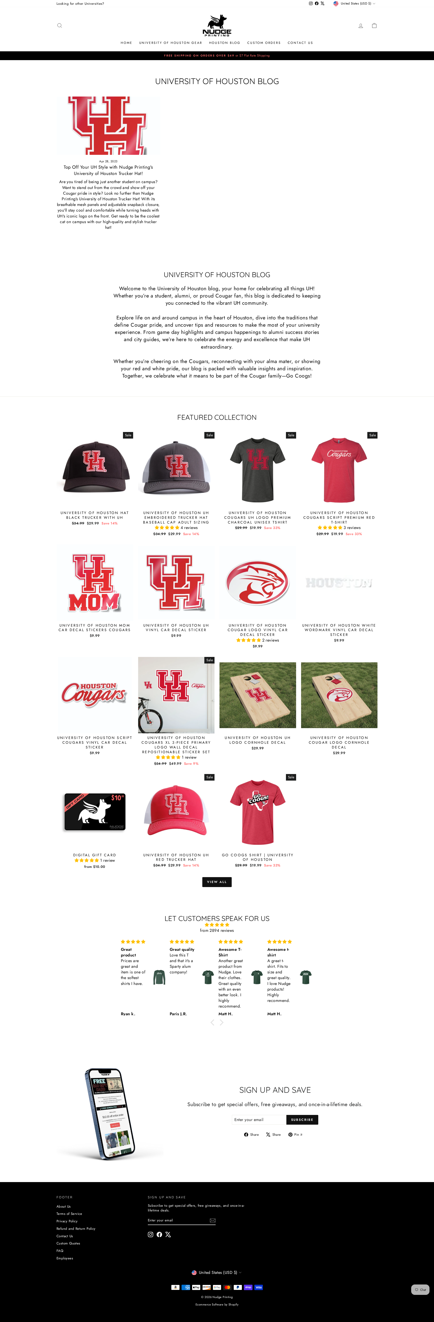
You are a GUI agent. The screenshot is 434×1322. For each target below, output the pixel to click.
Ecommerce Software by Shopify (217, 1304)
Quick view (94, 503)
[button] (168, 528)
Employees (65, 1258)
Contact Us (300, 42)
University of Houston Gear (170, 42)
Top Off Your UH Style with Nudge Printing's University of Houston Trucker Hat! (108, 170)
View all (217, 882)
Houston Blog (225, 42)
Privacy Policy (67, 1221)
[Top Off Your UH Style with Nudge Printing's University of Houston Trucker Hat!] (108, 126)
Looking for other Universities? (80, 3)
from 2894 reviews (217, 930)
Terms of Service (69, 1213)
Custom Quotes (68, 1243)
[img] (217, 925)
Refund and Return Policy (76, 1228)
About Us (64, 1206)
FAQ (60, 1250)
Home (126, 42)
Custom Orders (264, 42)
